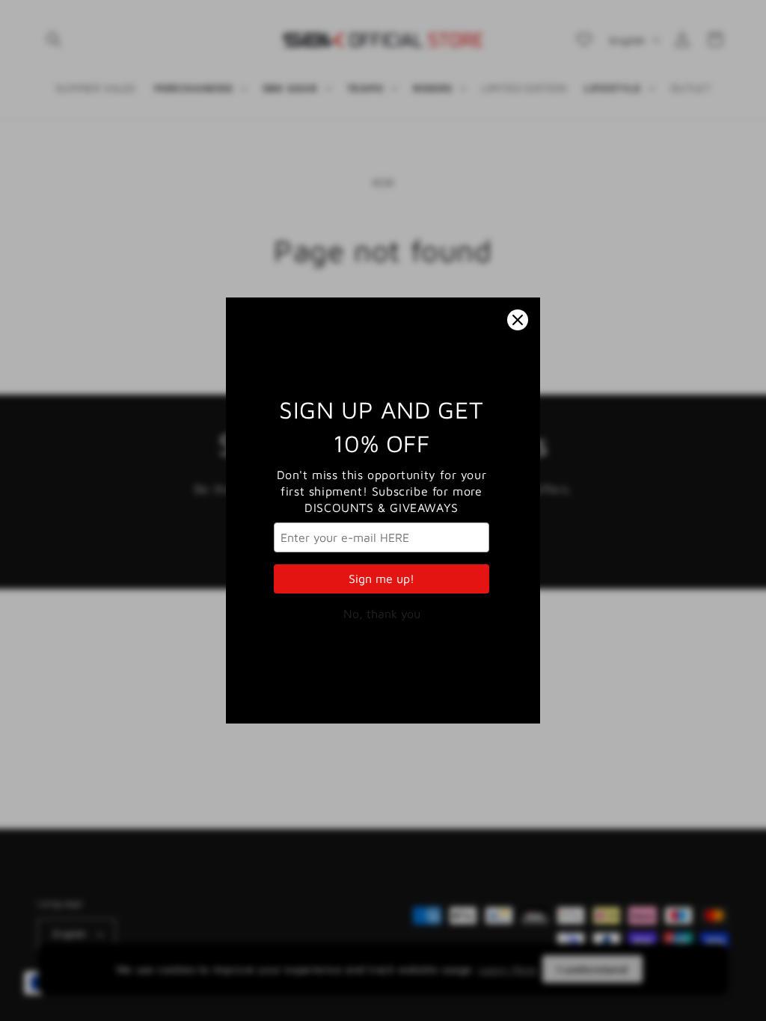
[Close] (517, 319)
